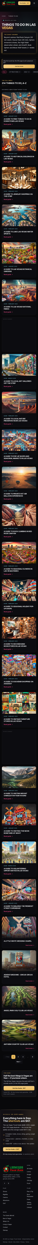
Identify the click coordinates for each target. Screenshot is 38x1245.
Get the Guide (19, 66)
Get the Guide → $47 (12, 1149)
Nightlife (5, 1194)
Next (18, 1061)
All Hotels (29, 1168)
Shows (5, 1191)
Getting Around (29, 1203)
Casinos (5, 1197)
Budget (29, 1174)
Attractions (14, 72)
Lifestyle (29, 1207)
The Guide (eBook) (8, 1215)
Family (29, 1177)
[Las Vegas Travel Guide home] (9, 3)
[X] (8, 1183)
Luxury (29, 1171)
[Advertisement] (19, 335)
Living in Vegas (7, 1224)
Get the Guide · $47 (19, 1088)
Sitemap (5, 1230)
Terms (27, 1242)
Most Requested (30, 1195)
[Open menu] (34, 3)
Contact (5, 1227)
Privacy (22, 1242)
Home (4, 16)
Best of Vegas (7, 1218)
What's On (6, 1221)
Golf (27, 72)
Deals (28, 1199)
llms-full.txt (16, 1242)
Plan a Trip (30, 1191)
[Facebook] (4, 1183)
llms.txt (10, 1242)
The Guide (24, 3)
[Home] (13, 1168)
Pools (28, 1183)
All (4, 72)
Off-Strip (29, 1180)
